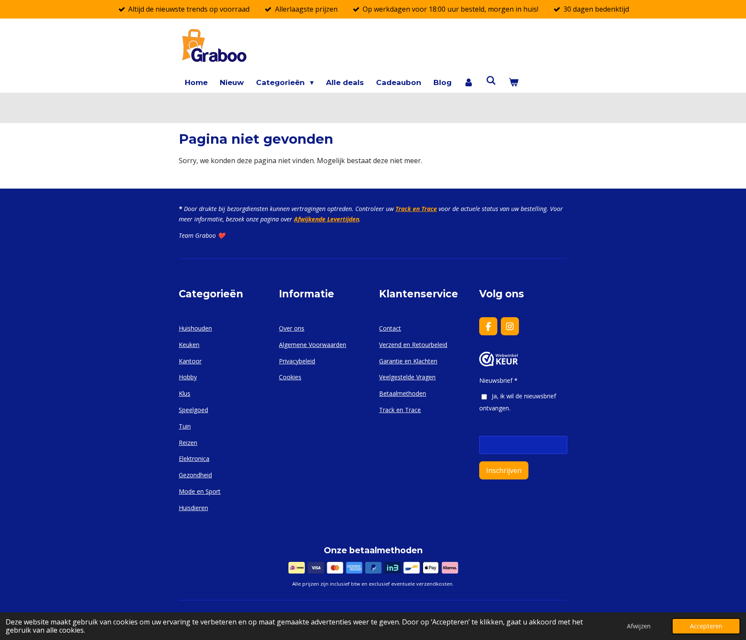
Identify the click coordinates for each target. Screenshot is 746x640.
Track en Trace (416, 209)
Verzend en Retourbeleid (413, 344)
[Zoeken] (491, 81)
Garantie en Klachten (408, 361)
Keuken (189, 344)
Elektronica (194, 458)
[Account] (469, 83)
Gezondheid (195, 475)
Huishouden (195, 328)
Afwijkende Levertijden (326, 219)
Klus (184, 393)
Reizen (188, 442)
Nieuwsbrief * (498, 380)
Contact (390, 328)
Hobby (188, 377)
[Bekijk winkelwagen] (513, 83)
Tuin (185, 426)
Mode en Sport (200, 491)
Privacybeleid (297, 361)
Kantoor (190, 361)
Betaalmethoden (402, 393)
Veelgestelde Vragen (407, 377)
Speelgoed (193, 410)
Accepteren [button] (706, 626)
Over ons (291, 328)
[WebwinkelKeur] (498, 364)
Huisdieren (193, 508)
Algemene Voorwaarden (312, 344)
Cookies (290, 377)
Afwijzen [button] (639, 626)
